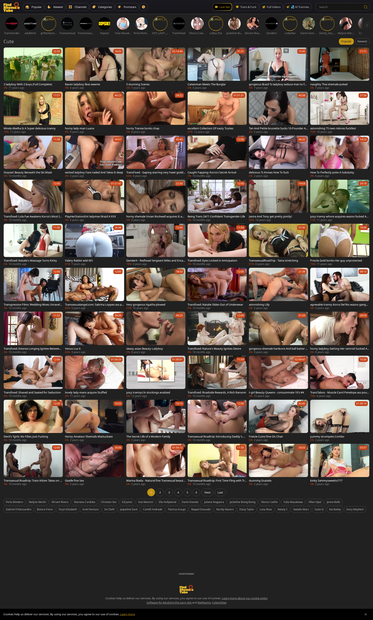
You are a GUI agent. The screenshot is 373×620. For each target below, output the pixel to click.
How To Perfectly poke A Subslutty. (332, 172)
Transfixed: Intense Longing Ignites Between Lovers (32, 348)
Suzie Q (319, 509)
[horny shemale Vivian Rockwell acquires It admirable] (155, 201)
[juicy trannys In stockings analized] (155, 377)
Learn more (127, 614)
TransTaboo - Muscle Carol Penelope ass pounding (339, 392)
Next (207, 492)
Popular (346, 41)
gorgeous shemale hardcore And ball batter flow (278, 348)
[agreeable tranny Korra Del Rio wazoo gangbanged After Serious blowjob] (339, 289)
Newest (362, 41)
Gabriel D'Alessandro (18, 509)
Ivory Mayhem (355, 509)
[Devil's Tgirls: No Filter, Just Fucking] (33, 421)
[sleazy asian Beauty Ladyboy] (155, 333)
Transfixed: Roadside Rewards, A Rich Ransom (217, 392)
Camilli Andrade (152, 509)
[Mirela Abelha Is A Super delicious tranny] (33, 112)
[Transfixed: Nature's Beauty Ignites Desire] (217, 333)
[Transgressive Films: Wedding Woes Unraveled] (33, 289)
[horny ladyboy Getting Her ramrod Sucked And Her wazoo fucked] (339, 333)
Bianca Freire (45, 509)
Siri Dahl (109, 509)
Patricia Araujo (177, 509)
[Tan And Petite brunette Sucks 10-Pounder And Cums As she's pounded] (278, 112)
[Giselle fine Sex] (94, 465)
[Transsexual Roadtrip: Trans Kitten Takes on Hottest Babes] (33, 465)
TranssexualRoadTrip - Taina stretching (273, 260)
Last (220, 492)
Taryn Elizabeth (67, 509)
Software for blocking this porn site (169, 602)
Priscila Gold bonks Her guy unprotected (336, 260)
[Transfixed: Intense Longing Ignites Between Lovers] (33, 333)
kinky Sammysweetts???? (326, 480)
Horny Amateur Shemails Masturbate (89, 436)
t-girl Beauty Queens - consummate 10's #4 (276, 392)
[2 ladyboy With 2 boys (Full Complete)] (33, 68)
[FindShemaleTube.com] (11, 7)
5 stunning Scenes (138, 84)
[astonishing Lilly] (278, 289)
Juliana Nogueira (214, 502)
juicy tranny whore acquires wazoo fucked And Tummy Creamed (339, 216)
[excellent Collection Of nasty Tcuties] (217, 112)
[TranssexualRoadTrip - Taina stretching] (278, 245)
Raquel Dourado (201, 509)
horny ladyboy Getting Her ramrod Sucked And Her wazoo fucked (339, 348)
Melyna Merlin (37, 502)
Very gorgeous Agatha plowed (145, 304)
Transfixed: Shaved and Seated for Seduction (32, 392)
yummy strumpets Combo (327, 436)
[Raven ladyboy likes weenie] (94, 68)
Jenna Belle (333, 502)
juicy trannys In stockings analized (148, 392)
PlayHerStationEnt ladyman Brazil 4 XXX (90, 216)
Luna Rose (266, 509)
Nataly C (283, 509)
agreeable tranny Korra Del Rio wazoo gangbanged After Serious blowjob (339, 304)
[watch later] (8, 52)
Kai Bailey (335, 509)
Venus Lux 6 (73, 348)
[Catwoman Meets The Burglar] (217, 68)
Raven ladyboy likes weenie (82, 84)
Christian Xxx (108, 502)
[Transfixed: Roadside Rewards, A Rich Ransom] (217, 377)
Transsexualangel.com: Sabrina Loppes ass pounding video (94, 304)
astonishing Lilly (259, 304)
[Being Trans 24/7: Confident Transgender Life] (217, 201)
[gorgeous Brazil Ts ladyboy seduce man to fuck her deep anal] (278, 68)
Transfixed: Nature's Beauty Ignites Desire (214, 348)
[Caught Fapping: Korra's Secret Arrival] (217, 157)
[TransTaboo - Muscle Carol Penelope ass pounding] (339, 377)
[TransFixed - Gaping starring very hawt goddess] (155, 157)
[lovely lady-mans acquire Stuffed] (94, 377)
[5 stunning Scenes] (155, 68)
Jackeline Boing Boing (242, 502)
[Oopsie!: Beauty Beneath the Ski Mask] (33, 157)
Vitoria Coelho (269, 502)
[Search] (365, 7)
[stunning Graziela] (278, 465)
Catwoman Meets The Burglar (207, 84)
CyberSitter (219, 602)
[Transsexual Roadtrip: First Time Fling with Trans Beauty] (217, 465)
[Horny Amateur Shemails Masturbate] (94, 421)
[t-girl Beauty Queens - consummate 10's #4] (278, 377)
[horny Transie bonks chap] (155, 112)
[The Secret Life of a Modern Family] (155, 421)
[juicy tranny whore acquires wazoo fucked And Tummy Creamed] (339, 201)
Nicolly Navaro (225, 509)
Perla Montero (14, 502)
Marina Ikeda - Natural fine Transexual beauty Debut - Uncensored (155, 480)
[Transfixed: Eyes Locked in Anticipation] (217, 245)
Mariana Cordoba (84, 502)
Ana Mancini (145, 502)
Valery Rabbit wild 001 (79, 260)
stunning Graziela (260, 480)
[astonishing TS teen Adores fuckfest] (339, 112)
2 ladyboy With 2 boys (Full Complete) (28, 84)
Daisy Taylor (246, 509)
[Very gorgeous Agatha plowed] (155, 289)
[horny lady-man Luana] (94, 112)
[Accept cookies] (366, 614)
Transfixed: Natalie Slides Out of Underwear (215, 304)
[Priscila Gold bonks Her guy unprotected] (339, 245)
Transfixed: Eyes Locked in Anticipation (212, 260)
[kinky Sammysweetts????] (339, 465)
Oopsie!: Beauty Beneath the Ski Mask (28, 172)
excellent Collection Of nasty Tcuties (210, 128)
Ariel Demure (90, 509)
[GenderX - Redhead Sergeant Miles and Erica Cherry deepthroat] (155, 245)
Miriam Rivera (60, 502)
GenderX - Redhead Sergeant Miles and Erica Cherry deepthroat (155, 260)
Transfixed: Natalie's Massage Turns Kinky (30, 260)
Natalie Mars (301, 509)
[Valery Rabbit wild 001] (94, 245)
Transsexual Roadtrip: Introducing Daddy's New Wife (217, 436)
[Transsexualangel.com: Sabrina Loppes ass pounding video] (94, 289)
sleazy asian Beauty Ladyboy (144, 348)
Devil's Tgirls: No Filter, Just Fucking (26, 436)
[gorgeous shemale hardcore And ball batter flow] (278, 333)
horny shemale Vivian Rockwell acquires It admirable (155, 216)
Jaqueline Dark (129, 509)
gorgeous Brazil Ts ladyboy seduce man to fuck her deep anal (278, 84)
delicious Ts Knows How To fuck (269, 172)
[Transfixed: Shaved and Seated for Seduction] (33, 377)
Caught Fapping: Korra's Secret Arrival (212, 172)
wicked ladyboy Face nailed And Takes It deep (94, 172)
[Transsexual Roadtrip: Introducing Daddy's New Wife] (217, 421)
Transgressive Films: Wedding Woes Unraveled (32, 304)
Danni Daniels (190, 502)
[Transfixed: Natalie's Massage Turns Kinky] (33, 245)
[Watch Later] (143, 7)
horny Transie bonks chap (142, 128)
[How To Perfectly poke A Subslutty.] (339, 157)
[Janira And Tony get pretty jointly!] (278, 201)
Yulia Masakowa (293, 502)
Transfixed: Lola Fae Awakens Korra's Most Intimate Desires (33, 216)
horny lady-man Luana (79, 128)
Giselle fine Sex (74, 480)
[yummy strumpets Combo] (339, 421)
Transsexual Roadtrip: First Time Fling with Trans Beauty (217, 480)
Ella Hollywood (167, 502)
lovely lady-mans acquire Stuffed (86, 392)
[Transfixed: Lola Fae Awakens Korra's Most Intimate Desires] (33, 201)
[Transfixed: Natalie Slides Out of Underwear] (217, 289)
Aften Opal (314, 502)
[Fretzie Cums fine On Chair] (278, 421)
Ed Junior (127, 502)
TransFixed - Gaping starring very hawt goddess (155, 172)
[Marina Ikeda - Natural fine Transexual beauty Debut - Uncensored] (155, 465)
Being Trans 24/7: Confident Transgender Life (216, 216)
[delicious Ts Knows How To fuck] (278, 157)
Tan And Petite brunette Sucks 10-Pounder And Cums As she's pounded (278, 128)
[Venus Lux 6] (94, 333)
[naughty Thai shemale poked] (339, 68)
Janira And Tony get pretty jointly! (270, 216)
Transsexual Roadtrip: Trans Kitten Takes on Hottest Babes (33, 480)
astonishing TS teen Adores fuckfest (333, 128)
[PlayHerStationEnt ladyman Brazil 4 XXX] (94, 201)
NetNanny (204, 602)
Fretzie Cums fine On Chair (266, 436)
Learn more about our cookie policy (245, 598)
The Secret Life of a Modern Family (148, 436)
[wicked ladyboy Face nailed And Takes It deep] (94, 157)
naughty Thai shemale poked (329, 84)
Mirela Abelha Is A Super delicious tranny (30, 128)
